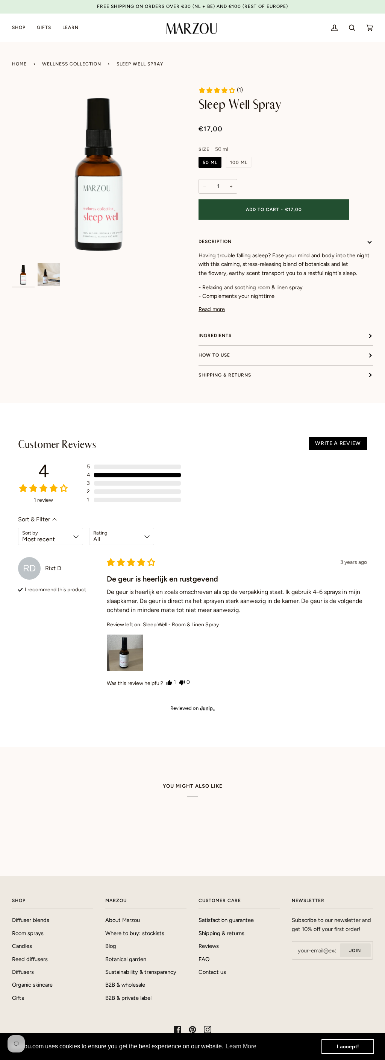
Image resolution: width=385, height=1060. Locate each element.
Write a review (338, 443)
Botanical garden (125, 959)
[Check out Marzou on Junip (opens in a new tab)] (207, 708)
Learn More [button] (241, 1046)
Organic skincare (32, 984)
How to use (214, 355)
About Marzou (122, 920)
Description (215, 241)
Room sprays (28, 933)
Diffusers (23, 972)
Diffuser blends (30, 920)
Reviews (209, 946)
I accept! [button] (348, 1046)
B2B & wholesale (125, 984)
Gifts (18, 998)
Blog (110, 946)
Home (19, 64)
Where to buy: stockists (134, 933)
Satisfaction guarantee (226, 920)
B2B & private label (128, 998)
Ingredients (215, 335)
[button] (220, 90)
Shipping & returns (225, 375)
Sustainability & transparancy (140, 972)
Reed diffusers (30, 959)
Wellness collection (71, 64)
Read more (212, 309)
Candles (22, 946)
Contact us (212, 972)
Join (355, 950)
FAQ (204, 959)
